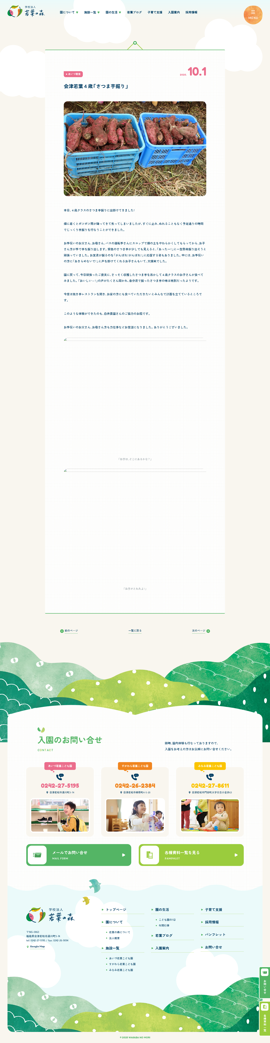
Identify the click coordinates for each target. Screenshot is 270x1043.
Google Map (37, 946)
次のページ (198, 630)
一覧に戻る (135, 630)
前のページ (71, 630)
